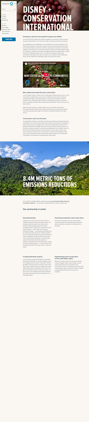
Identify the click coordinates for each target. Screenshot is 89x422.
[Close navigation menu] (15, 4)
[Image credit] (88, 1)
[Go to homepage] (7, 4)
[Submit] (15, 9)
